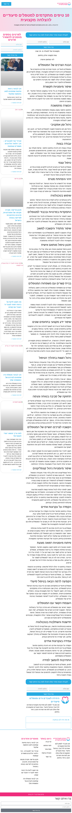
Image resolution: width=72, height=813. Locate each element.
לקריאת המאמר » (16, 102)
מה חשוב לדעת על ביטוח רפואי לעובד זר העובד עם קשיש (12, 304)
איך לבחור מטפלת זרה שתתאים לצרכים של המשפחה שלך (12, 377)
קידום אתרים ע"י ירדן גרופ (36, 794)
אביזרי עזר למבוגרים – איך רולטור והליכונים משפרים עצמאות (12, 143)
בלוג (50, 25)
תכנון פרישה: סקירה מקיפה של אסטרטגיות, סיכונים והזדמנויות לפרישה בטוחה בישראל (12, 215)
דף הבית (55, 25)
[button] (38, 4)
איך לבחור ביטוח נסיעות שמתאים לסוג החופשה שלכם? (12, 91)
